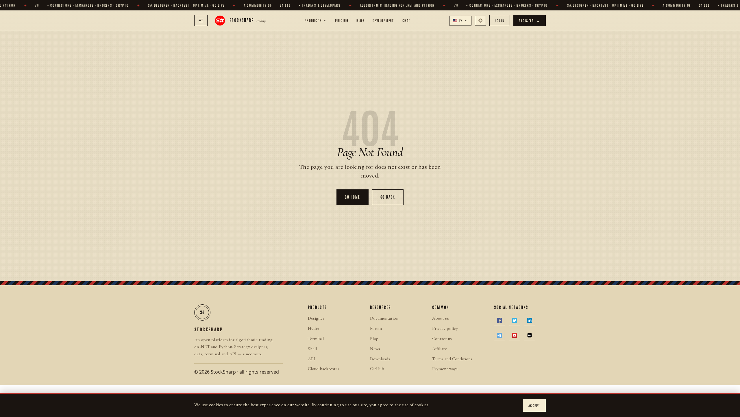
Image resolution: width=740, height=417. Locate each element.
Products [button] (313, 20)
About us (440, 318)
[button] (460, 20)
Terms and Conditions (452, 358)
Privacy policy (445, 328)
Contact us (442, 338)
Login (499, 20)
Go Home (352, 196)
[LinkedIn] (529, 320)
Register (529, 20)
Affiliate (439, 348)
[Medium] (529, 335)
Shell (312, 348)
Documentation (384, 318)
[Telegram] (499, 335)
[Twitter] (514, 320)
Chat (406, 20)
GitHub (377, 368)
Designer (316, 318)
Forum (376, 328)
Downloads (380, 358)
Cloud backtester (323, 368)
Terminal (316, 338)
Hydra (313, 328)
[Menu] (201, 20)
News (375, 348)
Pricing (341, 20)
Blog (360, 20)
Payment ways (445, 368)
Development (383, 20)
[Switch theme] (480, 20)
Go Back (387, 196)
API (311, 358)
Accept (534, 405)
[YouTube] (514, 335)
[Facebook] (499, 320)
